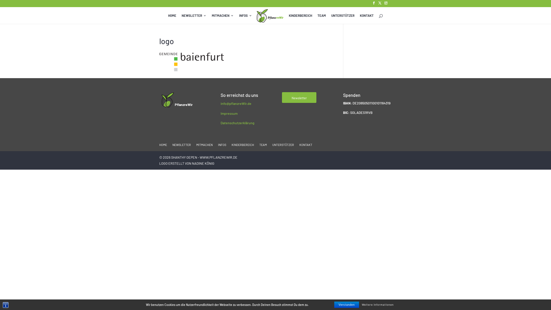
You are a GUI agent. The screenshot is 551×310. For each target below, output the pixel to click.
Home (172, 15)
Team (321, 15)
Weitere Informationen (378, 304)
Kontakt (367, 15)
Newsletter (192, 15)
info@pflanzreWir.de (236, 103)
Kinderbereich (300, 15)
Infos (243, 15)
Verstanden (347, 304)
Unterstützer (342, 15)
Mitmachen (220, 15)
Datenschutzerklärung (237, 123)
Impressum (229, 113)
